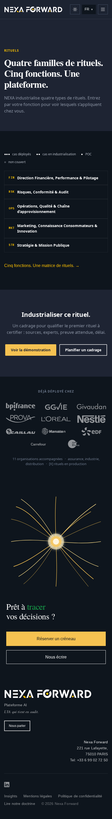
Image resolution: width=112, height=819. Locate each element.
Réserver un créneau (56, 639)
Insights (10, 796)
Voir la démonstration (31, 349)
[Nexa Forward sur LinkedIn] (6, 784)
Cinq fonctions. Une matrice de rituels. (41, 265)
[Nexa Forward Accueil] (33, 9)
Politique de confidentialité (80, 796)
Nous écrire (56, 657)
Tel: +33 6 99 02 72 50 (89, 760)
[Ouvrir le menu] (103, 9)
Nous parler (17, 726)
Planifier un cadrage (83, 349)
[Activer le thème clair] (75, 9)
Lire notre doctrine (19, 804)
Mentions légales (37, 796)
